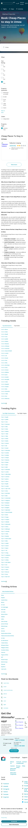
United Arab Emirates (25, 790)
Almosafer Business (12, 769)
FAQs (23, 766)
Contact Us (24, 762)
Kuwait (25, 785)
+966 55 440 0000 (19, 746)
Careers (12, 766)
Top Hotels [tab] (17, 325)
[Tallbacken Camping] (5, 151)
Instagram (4, 789)
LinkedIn (4, 786)
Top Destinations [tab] (6, 325)
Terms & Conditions (18, 762)
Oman (25, 796)
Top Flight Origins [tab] (22, 413)
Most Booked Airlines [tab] (7, 591)
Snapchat (4, 797)
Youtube (4, 794)
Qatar (25, 799)
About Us (12, 762)
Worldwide (25, 802)
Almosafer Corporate (12, 773)
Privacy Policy (18, 766)
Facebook (4, 783)
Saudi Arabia (25, 782)
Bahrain (25, 794)
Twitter (4, 791)
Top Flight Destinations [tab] (8, 413)
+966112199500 (19, 740)
